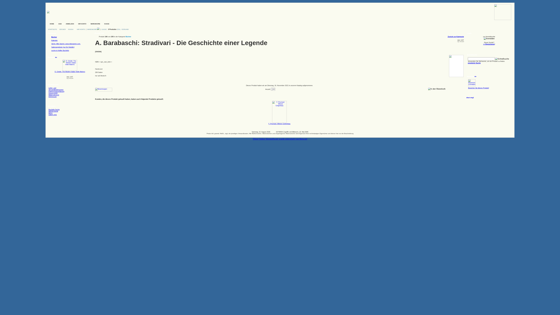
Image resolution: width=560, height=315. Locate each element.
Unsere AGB (53, 93)
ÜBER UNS (53, 115)
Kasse (106, 24)
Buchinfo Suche (54, 109)
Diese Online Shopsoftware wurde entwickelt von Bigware (280, 139)
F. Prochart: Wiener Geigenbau (279, 124)
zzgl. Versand (69, 78)
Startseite (52, 29)
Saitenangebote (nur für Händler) (63, 47)
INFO (50, 113)
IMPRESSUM (53, 111)
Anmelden (70, 24)
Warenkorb (95, 24)
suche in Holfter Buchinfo (60, 50)
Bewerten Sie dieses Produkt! (478, 88)
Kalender (54, 40)
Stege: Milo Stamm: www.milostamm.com (66, 44)
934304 (70, 29)
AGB (60, 24)
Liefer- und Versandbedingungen (56, 89)
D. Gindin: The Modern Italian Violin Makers (70, 71)
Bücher (63, 29)
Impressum (53, 97)
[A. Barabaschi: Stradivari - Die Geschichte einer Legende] (456, 76)
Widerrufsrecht (54, 95)
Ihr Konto (82, 24)
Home (52, 24)
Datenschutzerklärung (56, 91)
